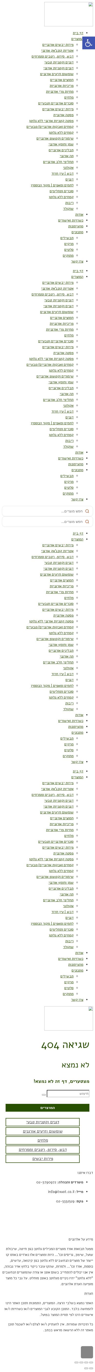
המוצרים (77, 38)
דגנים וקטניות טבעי (59, 62)
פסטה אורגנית (63, 114)
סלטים (69, 249)
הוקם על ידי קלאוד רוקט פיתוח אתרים (65, 1339)
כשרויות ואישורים (70, 220)
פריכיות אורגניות (62, 85)
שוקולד (68, 208)
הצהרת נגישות (82, 1229)
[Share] (86, 1362)
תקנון (89, 1210)
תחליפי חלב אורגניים (58, 161)
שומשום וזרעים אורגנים (57, 73)
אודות (79, 214)
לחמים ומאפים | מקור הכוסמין (52, 185)
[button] (88, 43)
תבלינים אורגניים (61, 150)
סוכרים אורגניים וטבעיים (56, 103)
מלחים (69, 97)
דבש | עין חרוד (62, 173)
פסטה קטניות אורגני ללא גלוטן (51, 120)
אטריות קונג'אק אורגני (57, 50)
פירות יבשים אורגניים (58, 44)
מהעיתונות (75, 226)
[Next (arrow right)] (86, 1368)
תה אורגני (67, 155)
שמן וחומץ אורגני (61, 144)
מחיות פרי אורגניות (60, 91)
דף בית (78, 32)
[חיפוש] (44, 1095)
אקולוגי (68, 167)
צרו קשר (77, 261)
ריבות (69, 202)
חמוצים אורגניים (62, 79)
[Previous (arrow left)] (91, 1368)
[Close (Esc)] (91, 1362)
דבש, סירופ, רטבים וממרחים (53, 56)
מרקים (69, 243)
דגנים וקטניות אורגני (58, 68)
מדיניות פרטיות (81, 1220)
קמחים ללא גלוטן (61, 132)
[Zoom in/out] (76, 1362)
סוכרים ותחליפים (62, 191)
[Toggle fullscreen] (81, 1362)
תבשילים (67, 237)
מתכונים (77, 232)
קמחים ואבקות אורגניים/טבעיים (50, 126)
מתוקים (68, 255)
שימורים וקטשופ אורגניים (55, 138)
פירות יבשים (42, 1158)
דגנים (70, 179)
